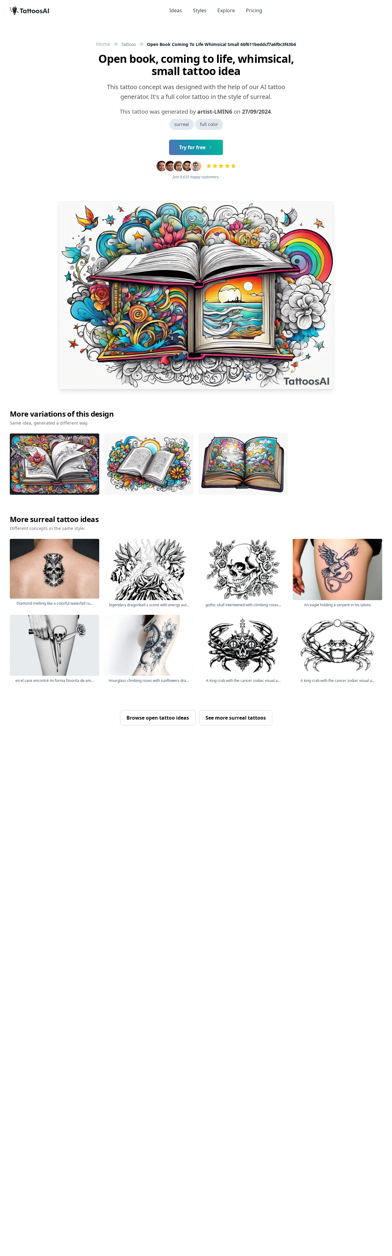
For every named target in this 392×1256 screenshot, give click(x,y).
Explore (226, 10)
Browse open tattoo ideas (157, 717)
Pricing (254, 10)
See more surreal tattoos (235, 717)
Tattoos (128, 44)
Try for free (192, 147)
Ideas (175, 10)
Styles (199, 10)
